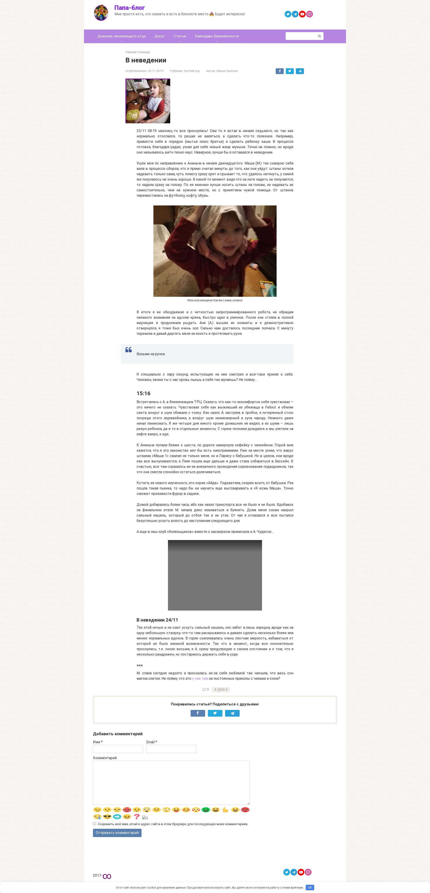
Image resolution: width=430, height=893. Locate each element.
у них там (200, 678)
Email (151, 742)
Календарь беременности (217, 36)
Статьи (180, 36)
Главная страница (137, 52)
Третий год (191, 71)
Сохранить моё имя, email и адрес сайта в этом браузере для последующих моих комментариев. (173, 824)
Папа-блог (129, 7)
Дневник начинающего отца (121, 36)
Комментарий (105, 758)
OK (310, 887)
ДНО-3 (222, 690)
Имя (98, 742)
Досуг (160, 36)
